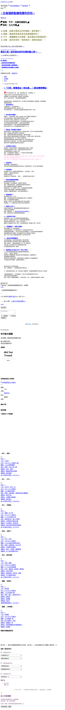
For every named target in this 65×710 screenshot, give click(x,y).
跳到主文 (3, 18)
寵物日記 (14, 73)
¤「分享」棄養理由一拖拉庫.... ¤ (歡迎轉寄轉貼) (25, 88)
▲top (2, 304)
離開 (10, 706)
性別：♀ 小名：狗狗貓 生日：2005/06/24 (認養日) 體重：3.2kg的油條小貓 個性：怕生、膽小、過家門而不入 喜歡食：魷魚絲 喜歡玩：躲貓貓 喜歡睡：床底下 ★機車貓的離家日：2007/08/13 (11, 595)
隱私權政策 (42, 689)
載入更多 (3, 307)
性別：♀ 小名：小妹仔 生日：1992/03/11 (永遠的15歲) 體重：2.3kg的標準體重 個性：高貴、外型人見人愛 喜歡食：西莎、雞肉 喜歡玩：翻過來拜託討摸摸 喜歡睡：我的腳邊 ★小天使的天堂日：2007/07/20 (10, 467)
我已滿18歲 (4, 706)
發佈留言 (3, 318)
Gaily (2, 287)
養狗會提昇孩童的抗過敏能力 (22, 211)
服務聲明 (49, 689)
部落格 (6, 78)
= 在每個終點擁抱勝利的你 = (18, 13)
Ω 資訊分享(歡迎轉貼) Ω (18, 301)
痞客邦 (10, 296)
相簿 (5, 76)
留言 (14, 296)
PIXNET (20, 689)
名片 (5, 81)
